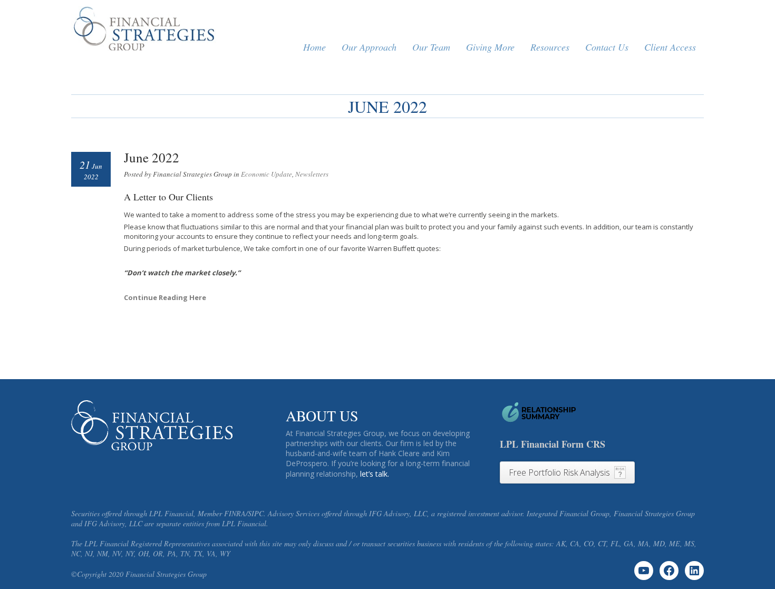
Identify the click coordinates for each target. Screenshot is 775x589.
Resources (549, 47)
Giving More (490, 47)
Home (314, 47)
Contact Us (606, 47)
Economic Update (266, 174)
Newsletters (311, 174)
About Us (322, 415)
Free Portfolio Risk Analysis (559, 472)
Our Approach (369, 47)
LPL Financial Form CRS (552, 444)
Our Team (431, 47)
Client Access (670, 47)
